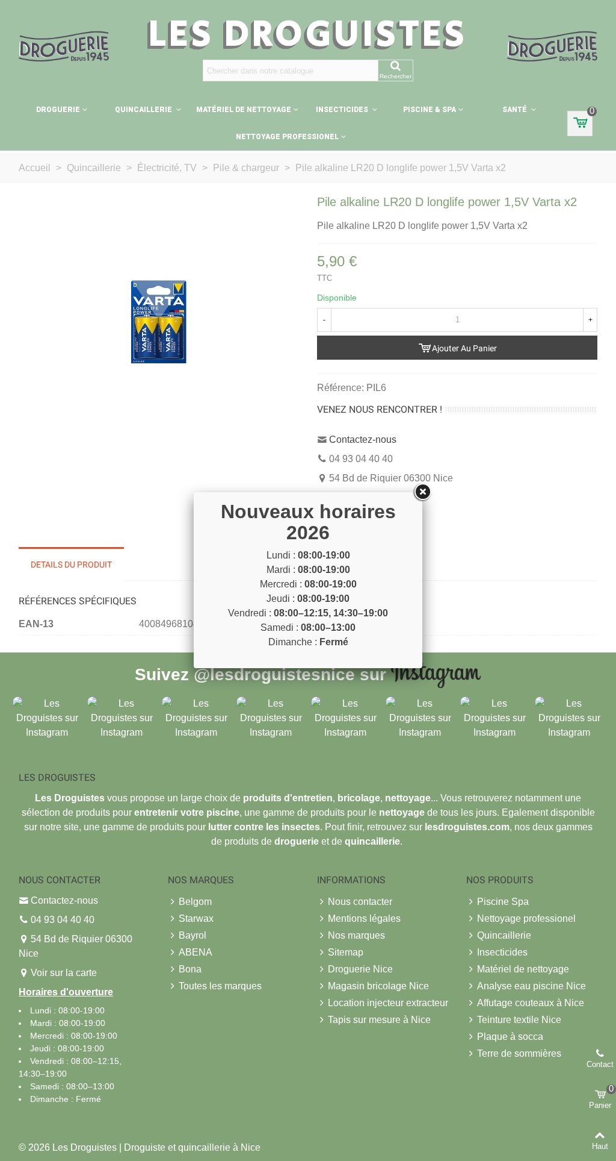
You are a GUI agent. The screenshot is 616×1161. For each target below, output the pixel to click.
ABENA (195, 952)
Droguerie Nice (360, 969)
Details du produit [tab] (71, 564)
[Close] (422, 492)
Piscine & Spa (429, 109)
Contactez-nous (362, 439)
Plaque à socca (510, 1036)
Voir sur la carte (64, 973)
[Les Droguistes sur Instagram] (47, 717)
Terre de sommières (519, 1053)
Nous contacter (360, 902)
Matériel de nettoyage (243, 109)
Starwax (196, 918)
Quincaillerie (144, 109)
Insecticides (343, 109)
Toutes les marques (220, 986)
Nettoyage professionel (287, 137)
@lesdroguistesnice (274, 674)
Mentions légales (364, 918)
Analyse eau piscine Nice (531, 986)
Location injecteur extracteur (388, 1003)
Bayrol (192, 935)
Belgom (195, 902)
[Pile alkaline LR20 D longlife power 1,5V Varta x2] (159, 321)
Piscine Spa (503, 902)
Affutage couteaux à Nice (530, 1003)
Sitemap (345, 952)
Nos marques (356, 935)
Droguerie (58, 109)
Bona (190, 969)
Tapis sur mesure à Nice (379, 1020)
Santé (515, 109)
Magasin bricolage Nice (378, 986)
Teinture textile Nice (519, 1020)
